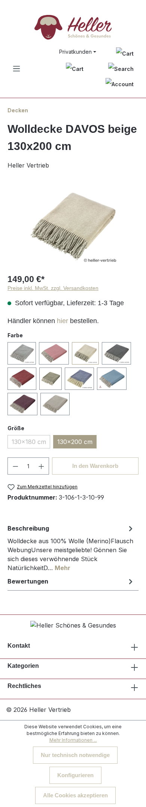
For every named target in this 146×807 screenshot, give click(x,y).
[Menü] (16, 68)
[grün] (50, 378)
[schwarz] (116, 353)
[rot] (21, 378)
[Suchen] (121, 68)
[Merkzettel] (125, 53)
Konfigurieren (75, 775)
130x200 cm (74, 441)
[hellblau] (111, 378)
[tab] (71, 547)
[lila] (22, 404)
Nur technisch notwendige (75, 755)
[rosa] (54, 353)
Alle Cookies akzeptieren (75, 795)
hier (62, 321)
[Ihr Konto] (120, 84)
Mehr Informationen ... (73, 740)
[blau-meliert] (79, 378)
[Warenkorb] (74, 68)
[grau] (21, 353)
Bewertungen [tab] (27, 581)
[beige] (85, 353)
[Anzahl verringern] (15, 466)
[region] (73, 227)
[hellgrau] (55, 404)
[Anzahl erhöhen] (41, 466)
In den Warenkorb (95, 466)
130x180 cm (29, 441)
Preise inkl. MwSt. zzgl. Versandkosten (52, 288)
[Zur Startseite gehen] (73, 27)
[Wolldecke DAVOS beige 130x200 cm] (73, 226)
